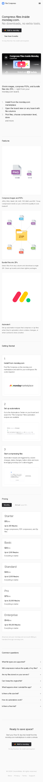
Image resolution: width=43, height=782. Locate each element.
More (10, 776)
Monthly (7, 505)
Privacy (17, 776)
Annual (21, 505)
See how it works (11, 36)
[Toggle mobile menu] (39, 3)
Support (32, 776)
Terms (24, 776)
